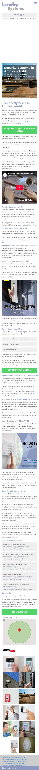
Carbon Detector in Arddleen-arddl (14, 761)
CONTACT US (19, 612)
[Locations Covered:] (2, 3)
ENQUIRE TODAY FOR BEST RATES (19, 129)
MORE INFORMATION (19, 370)
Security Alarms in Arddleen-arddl (14, 757)
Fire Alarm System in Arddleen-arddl (15, 759)
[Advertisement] (19, 43)
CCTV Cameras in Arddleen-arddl (14, 763)
